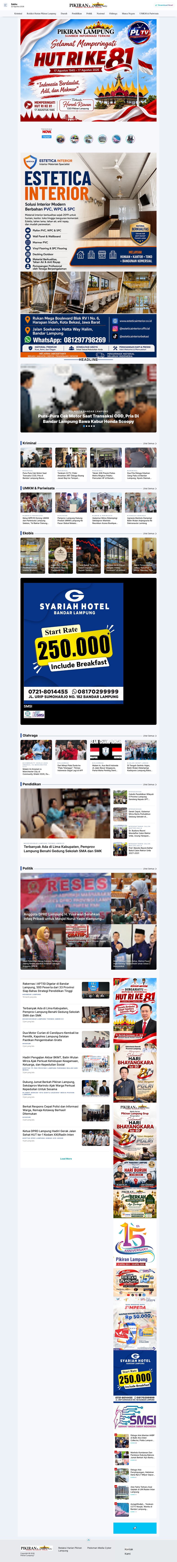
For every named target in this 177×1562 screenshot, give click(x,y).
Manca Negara (128, 13)
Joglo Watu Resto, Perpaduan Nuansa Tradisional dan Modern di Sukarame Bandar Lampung (60, 567)
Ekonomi (63, 515)
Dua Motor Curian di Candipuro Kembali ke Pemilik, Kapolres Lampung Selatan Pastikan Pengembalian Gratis (51, 1036)
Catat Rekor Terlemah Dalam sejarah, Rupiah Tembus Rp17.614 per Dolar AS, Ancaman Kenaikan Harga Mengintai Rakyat (88, 567)
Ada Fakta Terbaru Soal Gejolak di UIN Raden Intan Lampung (143, 1489)
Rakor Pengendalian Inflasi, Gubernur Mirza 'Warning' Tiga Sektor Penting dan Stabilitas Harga (143, 567)
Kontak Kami (127, 1550)
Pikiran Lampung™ (27, 1555)
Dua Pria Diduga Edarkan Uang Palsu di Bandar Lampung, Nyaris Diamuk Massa (138, 476)
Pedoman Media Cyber (99, 1547)
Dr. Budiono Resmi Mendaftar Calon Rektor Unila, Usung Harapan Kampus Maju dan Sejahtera (141, 833)
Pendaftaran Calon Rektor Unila (139, 827)
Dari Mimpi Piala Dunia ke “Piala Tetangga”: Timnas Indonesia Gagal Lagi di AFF (70, 768)
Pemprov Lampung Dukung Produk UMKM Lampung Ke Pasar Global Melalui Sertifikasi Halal (70, 520)
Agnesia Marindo (137, 515)
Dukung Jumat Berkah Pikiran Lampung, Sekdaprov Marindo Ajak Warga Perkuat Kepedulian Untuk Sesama (49, 1085)
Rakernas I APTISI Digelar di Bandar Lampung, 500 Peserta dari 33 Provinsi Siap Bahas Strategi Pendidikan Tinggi (48, 987)
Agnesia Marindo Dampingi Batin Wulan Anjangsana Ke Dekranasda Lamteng (139, 520)
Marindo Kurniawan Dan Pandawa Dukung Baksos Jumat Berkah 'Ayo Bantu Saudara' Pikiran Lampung (142, 1455)
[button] (84, 426)
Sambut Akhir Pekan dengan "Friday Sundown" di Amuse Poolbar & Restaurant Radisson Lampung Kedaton (116, 567)
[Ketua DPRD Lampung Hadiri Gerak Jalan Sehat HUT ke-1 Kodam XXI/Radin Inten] (96, 1137)
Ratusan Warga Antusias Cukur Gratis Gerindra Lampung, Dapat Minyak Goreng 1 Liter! (87, 941)
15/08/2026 (75, 936)
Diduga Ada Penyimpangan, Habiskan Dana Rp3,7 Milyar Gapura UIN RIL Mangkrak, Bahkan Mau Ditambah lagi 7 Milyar (143, 1472)
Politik (89, 13)
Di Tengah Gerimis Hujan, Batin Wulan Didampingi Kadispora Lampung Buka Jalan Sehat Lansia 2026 (139, 768)
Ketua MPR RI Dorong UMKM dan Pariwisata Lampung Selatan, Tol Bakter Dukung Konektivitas (36, 520)
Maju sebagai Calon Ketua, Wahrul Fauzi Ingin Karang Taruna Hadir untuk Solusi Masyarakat (131, 963)
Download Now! (165, 5)
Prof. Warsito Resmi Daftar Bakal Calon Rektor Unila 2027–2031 (141, 850)
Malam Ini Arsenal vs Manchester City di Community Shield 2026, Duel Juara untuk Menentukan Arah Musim (36, 771)
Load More (66, 1158)
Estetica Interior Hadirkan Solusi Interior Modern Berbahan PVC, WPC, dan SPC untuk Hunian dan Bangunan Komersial (33, 567)
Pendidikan (77, 13)
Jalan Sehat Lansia (139, 763)
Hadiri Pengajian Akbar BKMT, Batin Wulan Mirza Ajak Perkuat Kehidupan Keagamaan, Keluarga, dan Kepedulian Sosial (51, 1061)
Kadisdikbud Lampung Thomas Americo (45, 843)
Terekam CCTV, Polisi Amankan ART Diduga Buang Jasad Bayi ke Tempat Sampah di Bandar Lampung (71, 476)
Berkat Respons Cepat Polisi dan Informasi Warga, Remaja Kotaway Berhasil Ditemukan (50, 1110)
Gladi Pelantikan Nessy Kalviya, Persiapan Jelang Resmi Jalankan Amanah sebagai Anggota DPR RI (42, 963)
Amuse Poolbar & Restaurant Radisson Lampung (115, 560)
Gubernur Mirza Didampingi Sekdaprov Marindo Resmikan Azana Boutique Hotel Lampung (104, 520)
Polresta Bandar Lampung (88, 411)
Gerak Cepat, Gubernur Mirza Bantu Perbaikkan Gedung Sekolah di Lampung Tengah (139, 814)
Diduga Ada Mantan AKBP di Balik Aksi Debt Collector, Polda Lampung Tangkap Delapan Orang (142, 1438)
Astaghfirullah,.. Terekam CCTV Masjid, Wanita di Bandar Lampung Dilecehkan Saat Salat (142, 1507)
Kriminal (18, 13)
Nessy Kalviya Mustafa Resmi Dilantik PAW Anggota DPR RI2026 (43, 957)
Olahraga (113, 13)
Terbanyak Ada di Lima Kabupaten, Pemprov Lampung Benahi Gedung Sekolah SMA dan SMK (63, 849)
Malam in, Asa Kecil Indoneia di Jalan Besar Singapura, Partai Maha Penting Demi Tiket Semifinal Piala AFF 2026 (105, 768)
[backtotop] (88, 1540)
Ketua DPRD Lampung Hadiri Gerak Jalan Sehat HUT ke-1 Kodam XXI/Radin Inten (49, 1132)
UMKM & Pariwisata (149, 13)
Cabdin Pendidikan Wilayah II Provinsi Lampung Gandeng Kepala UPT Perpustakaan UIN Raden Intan (141, 797)
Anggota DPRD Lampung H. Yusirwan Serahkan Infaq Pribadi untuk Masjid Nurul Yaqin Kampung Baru (62, 916)
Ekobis (27, 562)
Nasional (101, 13)
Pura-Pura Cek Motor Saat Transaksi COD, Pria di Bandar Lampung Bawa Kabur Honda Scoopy (88, 418)
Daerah (64, 13)
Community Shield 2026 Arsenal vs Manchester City (35, 764)
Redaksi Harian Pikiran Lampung (41, 13)
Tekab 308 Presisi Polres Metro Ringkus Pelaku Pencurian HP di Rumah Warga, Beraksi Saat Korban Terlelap (105, 476)
